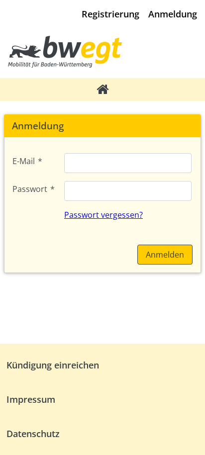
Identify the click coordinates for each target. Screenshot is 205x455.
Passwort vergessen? (103, 214)
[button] (165, 255)
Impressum (30, 399)
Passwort (33, 188)
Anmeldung (172, 14)
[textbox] (128, 163)
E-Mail (27, 161)
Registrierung (110, 14)
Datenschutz (33, 434)
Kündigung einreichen (52, 365)
